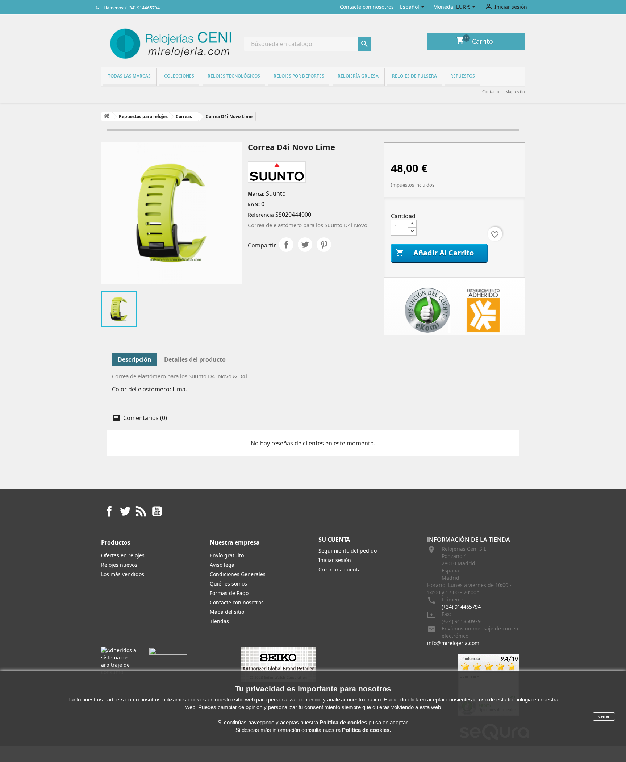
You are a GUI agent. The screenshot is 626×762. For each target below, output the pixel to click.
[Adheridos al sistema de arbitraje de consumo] (119, 660)
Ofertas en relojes (123, 555)
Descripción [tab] (134, 359)
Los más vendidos (122, 574)
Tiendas (219, 621)
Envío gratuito (227, 555)
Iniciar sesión (334, 560)
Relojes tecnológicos (234, 76)
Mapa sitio (515, 91)
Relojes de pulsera (414, 76)
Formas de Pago (229, 593)
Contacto (490, 91)
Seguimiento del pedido (347, 550)
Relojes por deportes (299, 76)
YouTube (157, 511)
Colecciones (179, 76)
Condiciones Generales (238, 574)
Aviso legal (223, 564)
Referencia (261, 214)
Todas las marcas (129, 76)
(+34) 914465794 (461, 606)
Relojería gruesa (358, 76)
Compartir (286, 244)
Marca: (256, 193)
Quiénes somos (228, 583)
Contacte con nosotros (367, 6)
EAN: (254, 204)
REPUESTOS (462, 76)
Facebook (109, 511)
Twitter (125, 511)
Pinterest (324, 244)
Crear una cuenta (339, 569)
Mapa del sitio (227, 611)
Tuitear (305, 244)
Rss (141, 511)
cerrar (603, 716)
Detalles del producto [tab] (195, 359)
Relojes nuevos (119, 564)
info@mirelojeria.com (453, 643)
